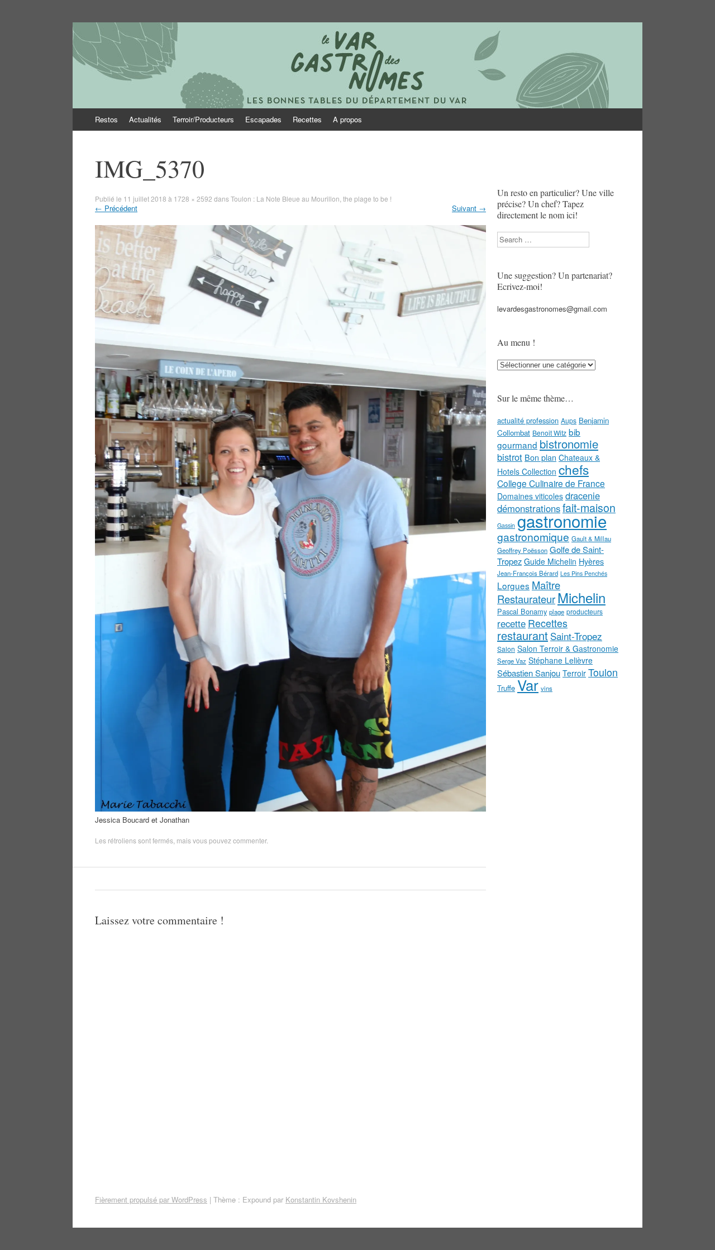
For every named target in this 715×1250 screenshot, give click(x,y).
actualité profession (528, 420)
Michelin (581, 597)
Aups (568, 420)
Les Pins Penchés (583, 573)
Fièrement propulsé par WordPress (151, 1199)
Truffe (506, 688)
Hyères (591, 561)
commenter (249, 840)
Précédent (116, 208)
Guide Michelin (550, 561)
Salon (506, 648)
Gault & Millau (591, 538)
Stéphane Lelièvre (560, 660)
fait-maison (589, 508)
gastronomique (533, 536)
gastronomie (562, 520)
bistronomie (569, 444)
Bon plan (540, 457)
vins (546, 688)
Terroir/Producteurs (203, 119)
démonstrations (528, 508)
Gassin (506, 525)
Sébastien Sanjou (528, 673)
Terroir (574, 673)
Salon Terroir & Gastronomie (567, 648)
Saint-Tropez (576, 636)
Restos (106, 119)
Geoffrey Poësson (522, 550)
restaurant (522, 635)
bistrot (509, 457)
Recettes (307, 119)
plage (556, 611)
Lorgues (513, 585)
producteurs (584, 611)
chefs (574, 469)
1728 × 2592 (193, 198)
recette (511, 623)
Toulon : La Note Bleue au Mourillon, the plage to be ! (311, 198)
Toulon (603, 672)
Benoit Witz (549, 432)
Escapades (263, 119)
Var (527, 684)
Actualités (145, 119)
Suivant (469, 208)
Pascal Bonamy (522, 611)
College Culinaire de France (551, 483)
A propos (347, 119)
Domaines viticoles (530, 496)
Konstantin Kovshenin (320, 1199)
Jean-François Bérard (527, 573)
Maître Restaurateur (528, 592)
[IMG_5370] (290, 808)
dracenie (582, 495)
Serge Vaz (511, 660)
